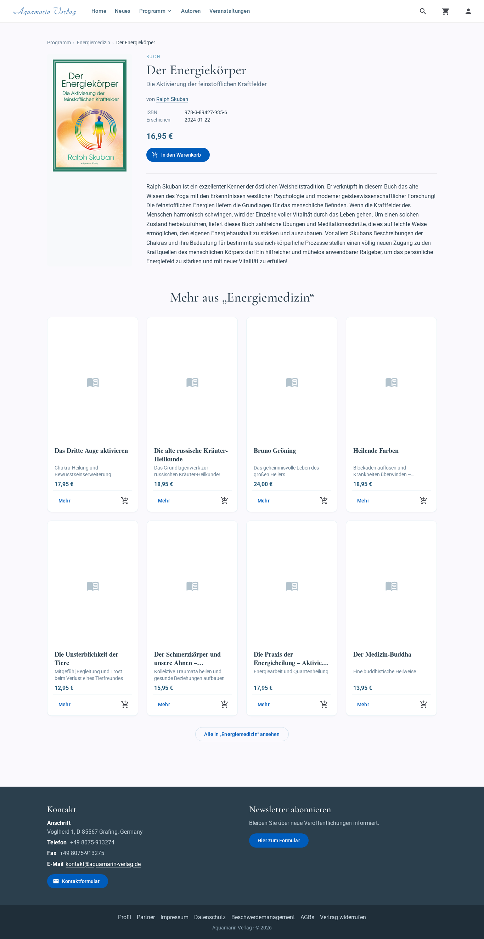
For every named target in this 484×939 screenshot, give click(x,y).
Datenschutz (210, 917)
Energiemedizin (93, 42)
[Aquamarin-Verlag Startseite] (46, 11)
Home (98, 11)
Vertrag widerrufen (343, 917)
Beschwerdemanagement (263, 917)
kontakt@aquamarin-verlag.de (103, 864)
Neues (123, 11)
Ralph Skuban (172, 99)
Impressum (174, 917)
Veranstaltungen (229, 11)
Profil (124, 917)
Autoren (191, 11)
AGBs (307, 917)
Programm (59, 42)
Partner (146, 917)
